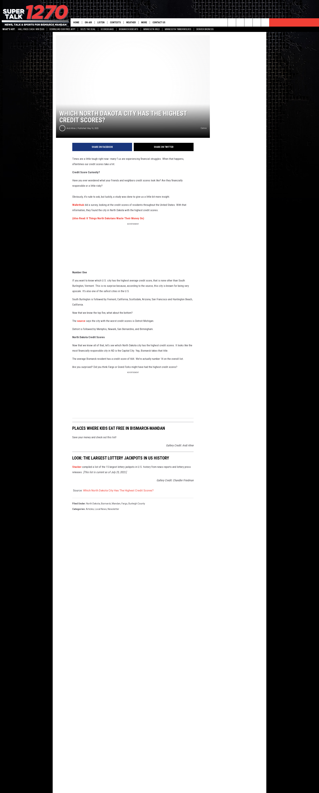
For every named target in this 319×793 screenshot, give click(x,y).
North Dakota (93, 503)
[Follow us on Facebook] (248, 22)
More (144, 22)
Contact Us (159, 22)
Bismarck (106, 503)
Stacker (76, 466)
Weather (131, 22)
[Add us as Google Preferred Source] (240, 22)
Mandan (116, 503)
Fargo (124, 503)
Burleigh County (136, 503)
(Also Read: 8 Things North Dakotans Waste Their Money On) (108, 218)
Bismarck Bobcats (128, 29)
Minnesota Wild (151, 29)
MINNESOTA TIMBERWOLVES (178, 29)
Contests (115, 22)
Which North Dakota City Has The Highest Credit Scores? (118, 490)
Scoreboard (107, 29)
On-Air (88, 22)
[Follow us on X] (257, 22)
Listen (101, 22)
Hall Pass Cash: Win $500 (31, 29)
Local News (101, 509)
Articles (90, 509)
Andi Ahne (71, 128)
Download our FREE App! (62, 29)
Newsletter (113, 509)
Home (76, 22)
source (81, 321)
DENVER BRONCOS (205, 29)
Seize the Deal (88, 29)
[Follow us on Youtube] (265, 22)
